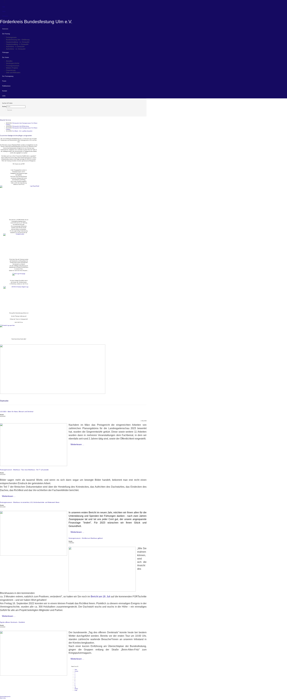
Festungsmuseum (12, 66)
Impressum (5, 16)
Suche (3, 11)
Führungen (5, 52)
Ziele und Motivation (13, 72)
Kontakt (4, 91)
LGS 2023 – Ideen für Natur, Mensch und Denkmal (16, 411)
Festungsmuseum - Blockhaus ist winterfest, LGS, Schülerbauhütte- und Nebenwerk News (29, 502)
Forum (4, 81)
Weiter (76, 688)
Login (3, 6)
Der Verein (5, 57)
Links (4, 96)
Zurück (76, 671)
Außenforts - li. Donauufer (15, 46)
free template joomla (5, 696)
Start (76, 669)
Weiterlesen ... (77, 444)
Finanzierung (10, 70)
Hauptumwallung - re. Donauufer (17, 42)
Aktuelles (9, 61)
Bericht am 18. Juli (100, 596)
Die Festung (6, 34)
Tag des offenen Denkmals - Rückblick (12, 622)
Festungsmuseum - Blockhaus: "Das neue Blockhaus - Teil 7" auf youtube (24, 470)
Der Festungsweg (7, 76)
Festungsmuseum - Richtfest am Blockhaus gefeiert (86, 538)
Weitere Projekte (12, 68)
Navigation (2, 25)
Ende (76, 690)
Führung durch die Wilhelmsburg (20, 126)
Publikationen (6, 86)
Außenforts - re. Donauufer (16, 49)
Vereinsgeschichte (12, 63)
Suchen (4, 106)
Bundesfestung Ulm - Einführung (17, 40)
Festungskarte (11, 37)
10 (75, 687)
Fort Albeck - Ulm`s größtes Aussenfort (22, 131)
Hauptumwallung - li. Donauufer (17, 44)
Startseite (5, 29)
